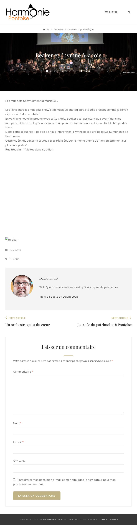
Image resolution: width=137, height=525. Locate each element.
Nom (17, 423)
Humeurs (58, 29)
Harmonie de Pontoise (58, 519)
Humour (14, 259)
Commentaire (23, 371)
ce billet (34, 114)
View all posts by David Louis (58, 296)
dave (87, 71)
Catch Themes (109, 519)
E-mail (18, 442)
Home (46, 29)
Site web (19, 461)
